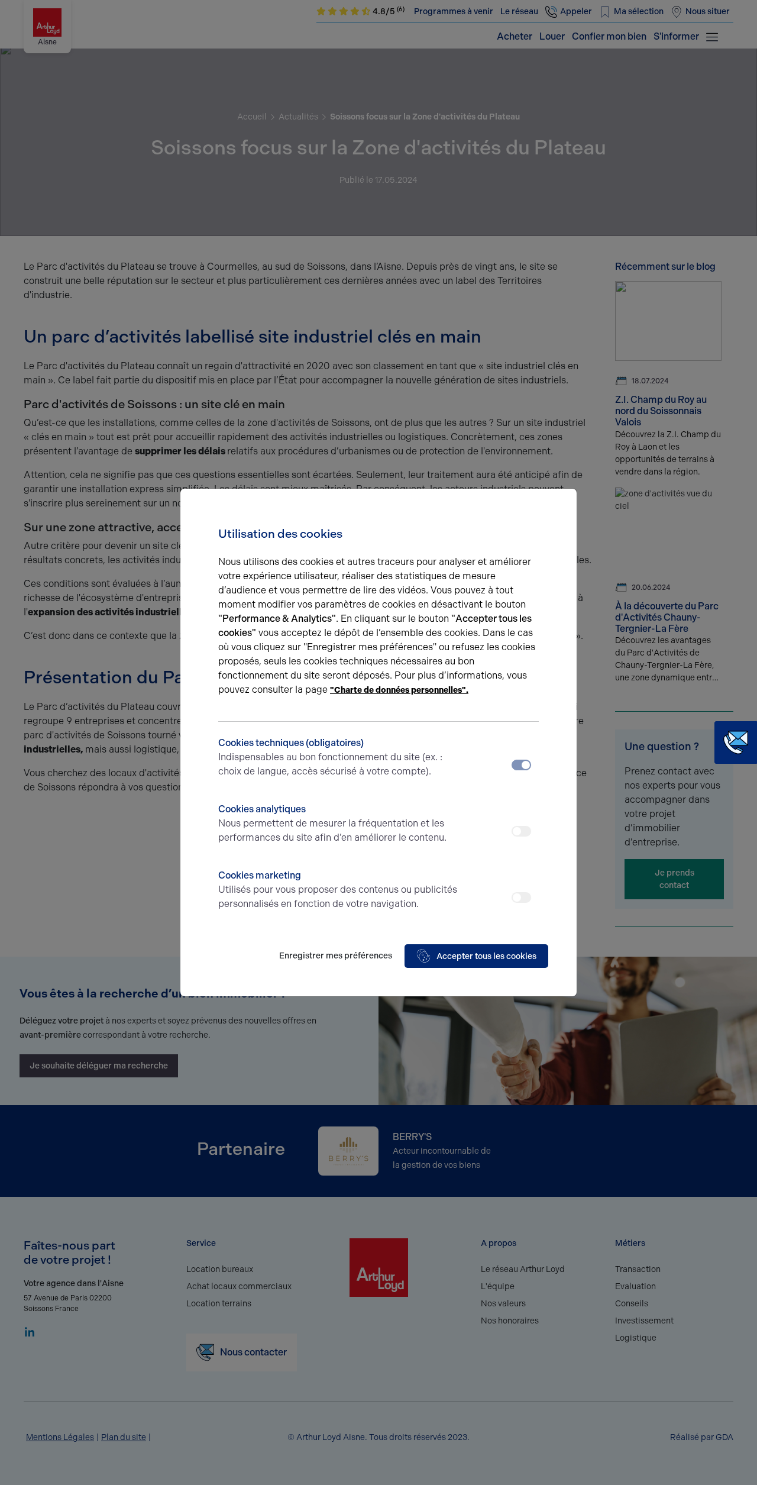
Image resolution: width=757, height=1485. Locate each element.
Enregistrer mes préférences (335, 956)
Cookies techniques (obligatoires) (330, 757)
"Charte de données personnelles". (399, 690)
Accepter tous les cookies (486, 956)
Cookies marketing (337, 889)
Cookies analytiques (332, 823)
